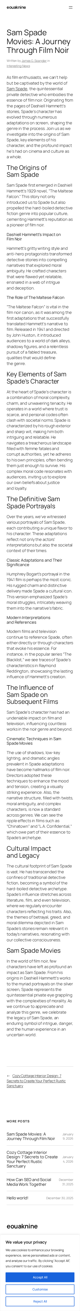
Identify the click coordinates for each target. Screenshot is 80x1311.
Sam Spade (17, 88)
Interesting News (18, 66)
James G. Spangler (34, 60)
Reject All (40, 1301)
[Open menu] (70, 7)
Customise (40, 1289)
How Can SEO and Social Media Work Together (29, 1181)
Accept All (40, 1277)
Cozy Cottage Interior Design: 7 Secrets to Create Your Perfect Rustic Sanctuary (36, 1080)
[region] (40, 1273)
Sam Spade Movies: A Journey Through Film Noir (31, 1136)
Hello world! (17, 1198)
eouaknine (16, 7)
